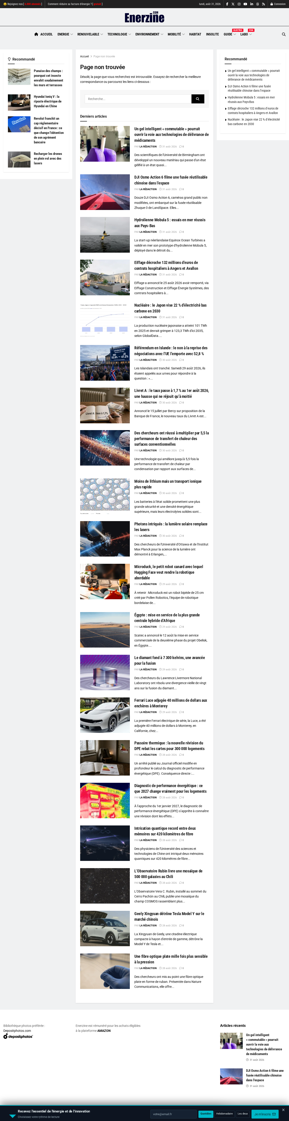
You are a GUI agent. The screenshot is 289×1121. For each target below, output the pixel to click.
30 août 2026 (169, 360)
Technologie (117, 34)
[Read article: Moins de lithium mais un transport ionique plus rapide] (105, 496)
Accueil (46, 34)
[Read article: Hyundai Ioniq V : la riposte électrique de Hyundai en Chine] (19, 102)
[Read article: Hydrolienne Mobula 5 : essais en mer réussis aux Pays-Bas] (105, 234)
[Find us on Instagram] (239, 4)
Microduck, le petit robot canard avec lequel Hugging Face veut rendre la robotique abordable (168, 572)
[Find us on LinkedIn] (251, 4)
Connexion (279, 4)
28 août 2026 (169, 754)
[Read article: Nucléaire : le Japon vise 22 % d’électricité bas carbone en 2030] (105, 320)
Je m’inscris (262, 1107)
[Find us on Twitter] (233, 4)
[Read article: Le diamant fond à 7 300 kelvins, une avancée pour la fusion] (105, 672)
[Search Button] (284, 34)
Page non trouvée (104, 56)
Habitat (195, 34)
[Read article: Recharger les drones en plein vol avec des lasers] (19, 159)
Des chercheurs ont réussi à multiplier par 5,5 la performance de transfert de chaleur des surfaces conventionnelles (171, 439)
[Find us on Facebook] (227, 4)
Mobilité (174, 34)
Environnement (147, 34)
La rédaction (148, 146)
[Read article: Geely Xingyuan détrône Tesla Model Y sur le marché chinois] (105, 928)
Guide (229, 33)
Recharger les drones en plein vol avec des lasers (48, 158)
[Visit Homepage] (145, 17)
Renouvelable (88, 34)
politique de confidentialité (129, 1115)
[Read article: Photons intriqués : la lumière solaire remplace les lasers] (105, 539)
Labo (245, 33)
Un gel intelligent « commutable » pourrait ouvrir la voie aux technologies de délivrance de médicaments (171, 134)
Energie (63, 34)
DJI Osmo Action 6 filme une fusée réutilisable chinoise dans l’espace (265, 1075)
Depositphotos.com (17, 1030)
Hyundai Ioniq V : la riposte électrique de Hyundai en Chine (47, 101)
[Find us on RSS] (263, 4)
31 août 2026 (169, 146)
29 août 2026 (169, 584)
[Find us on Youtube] (245, 4)
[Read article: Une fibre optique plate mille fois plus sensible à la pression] (105, 971)
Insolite (212, 34)
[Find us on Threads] (257, 4)
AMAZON (104, 1030)
